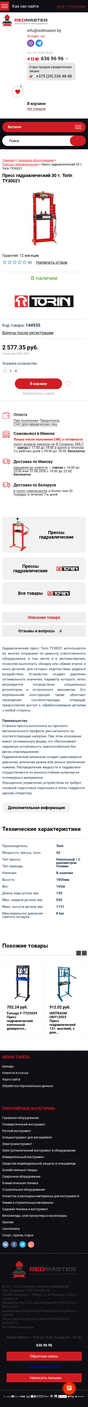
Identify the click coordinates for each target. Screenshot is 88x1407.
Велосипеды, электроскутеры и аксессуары (34, 1215)
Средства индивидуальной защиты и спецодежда (39, 1163)
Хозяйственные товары (19, 1170)
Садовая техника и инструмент (25, 1209)
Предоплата (49, 421)
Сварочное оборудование (21, 1176)
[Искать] (78, 141)
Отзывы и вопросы (40, 631)
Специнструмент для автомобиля (27, 1137)
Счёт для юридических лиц (35, 424)
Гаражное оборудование (35, 160)
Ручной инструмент (16, 1131)
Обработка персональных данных (27, 1086)
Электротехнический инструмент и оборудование (39, 1150)
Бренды (8, 1066)
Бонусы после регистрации (27, 332)
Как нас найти (25, 6)
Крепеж (8, 1222)
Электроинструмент (17, 1144)
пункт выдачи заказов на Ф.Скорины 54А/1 (49, 444)
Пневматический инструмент (24, 1124)
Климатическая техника (20, 1183)
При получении (26, 421)
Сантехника (11, 1228)
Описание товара (44, 617)
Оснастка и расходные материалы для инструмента (40, 1196)
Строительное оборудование (23, 1189)
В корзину (38, 384)
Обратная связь (44, 1356)
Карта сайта (11, 1079)
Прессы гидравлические (20, 164)
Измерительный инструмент (23, 1157)
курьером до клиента (31, 468)
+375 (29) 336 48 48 (54, 76)
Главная (8, 160)
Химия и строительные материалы (27, 1202)
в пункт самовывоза (30, 491)
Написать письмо (46, 1378)
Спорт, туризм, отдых (17, 1235)
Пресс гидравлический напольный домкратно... (22, 1021)
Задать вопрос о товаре (38, 393)
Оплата (20, 414)
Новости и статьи (15, 1073)
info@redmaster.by (44, 30)
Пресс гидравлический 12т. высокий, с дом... (62, 1022)
